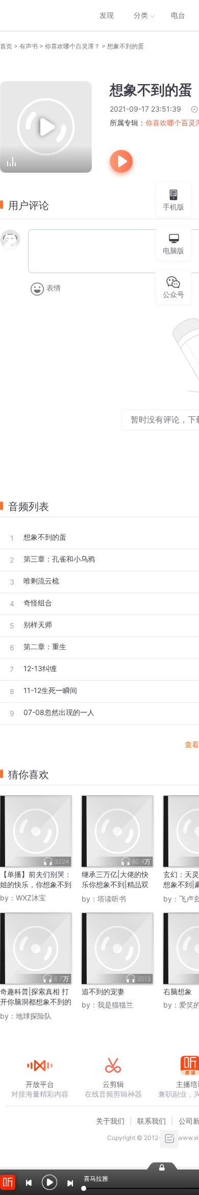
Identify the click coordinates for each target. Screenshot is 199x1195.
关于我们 (110, 1121)
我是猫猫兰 (115, 1004)
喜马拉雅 (39, 15)
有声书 (28, 46)
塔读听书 (111, 898)
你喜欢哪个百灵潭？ (72, 46)
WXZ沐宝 (31, 897)
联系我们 (151, 1121)
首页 (6, 46)
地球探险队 (34, 1016)
